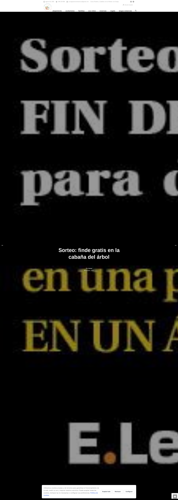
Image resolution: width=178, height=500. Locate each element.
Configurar (129, 491)
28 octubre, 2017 (89, 270)
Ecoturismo (70, 11)
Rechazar (118, 491)
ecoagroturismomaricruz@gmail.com (79, 1)
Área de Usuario (129, 5)
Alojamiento (57, 11)
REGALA (112, 11)
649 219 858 (61, 1)
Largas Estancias (125, 11)
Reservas (103, 11)
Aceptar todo (106, 491)
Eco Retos (92, 11)
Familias (81, 11)
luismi (90, 268)
